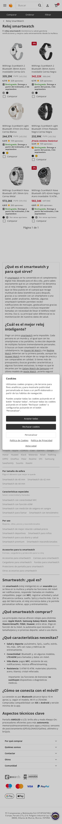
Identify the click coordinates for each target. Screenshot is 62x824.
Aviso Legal (31, 445)
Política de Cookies (19, 440)
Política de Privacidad (41, 440)
